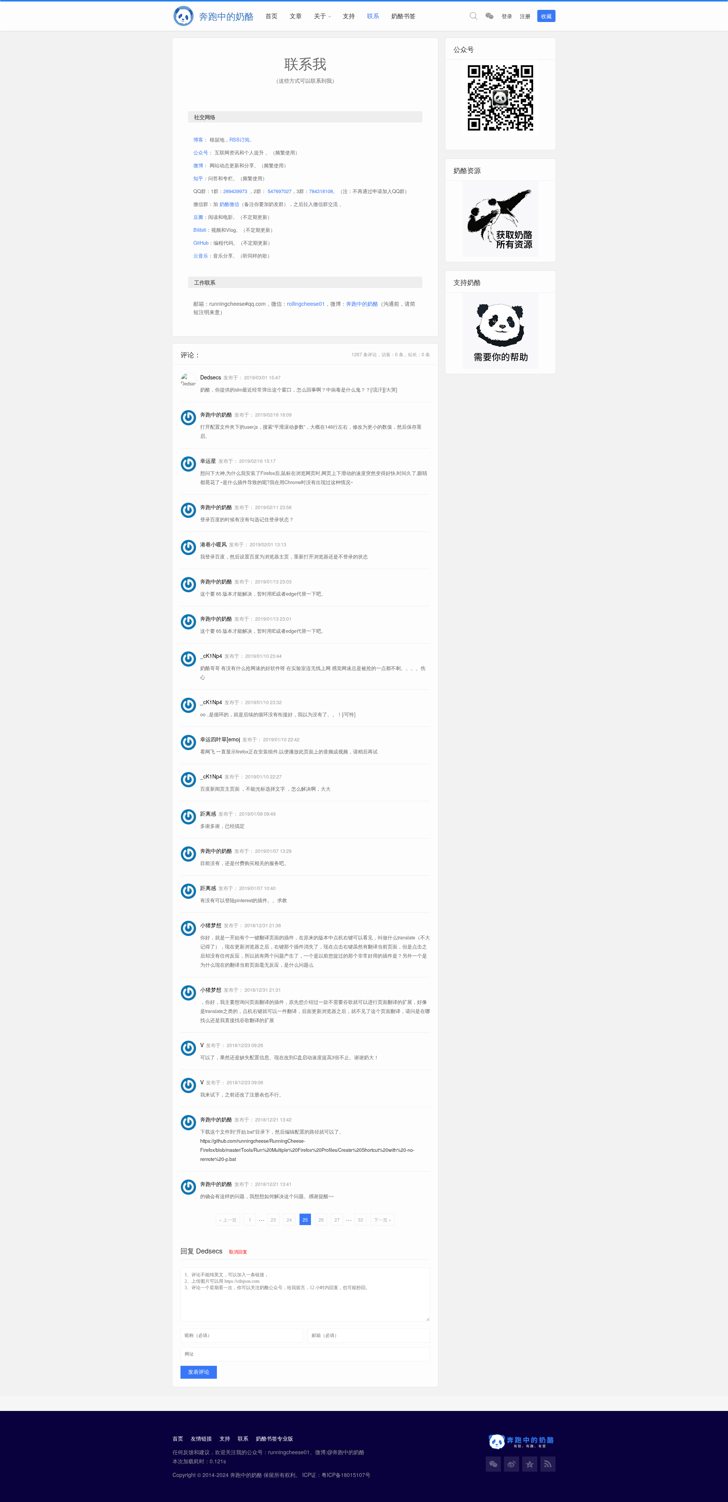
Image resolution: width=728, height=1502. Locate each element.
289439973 (235, 191)
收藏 (546, 16)
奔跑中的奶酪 (362, 303)
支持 (349, 15)
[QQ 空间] (529, 1464)
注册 (525, 16)
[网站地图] (547, 1464)
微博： (200, 165)
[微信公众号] (493, 1464)
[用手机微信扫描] (489, 16)
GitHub (201, 242)
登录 (507, 16)
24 (289, 1219)
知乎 (198, 178)
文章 (296, 15)
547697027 (280, 191)
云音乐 (200, 255)
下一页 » (382, 1219)
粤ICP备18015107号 (346, 1474)
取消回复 (238, 1251)
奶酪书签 (403, 15)
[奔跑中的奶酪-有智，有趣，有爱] (186, 16)
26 (321, 1219)
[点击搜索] (473, 16)
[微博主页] (511, 1464)
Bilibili (199, 229)
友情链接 (201, 1438)
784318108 (321, 191)
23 (273, 1219)
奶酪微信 (229, 204)
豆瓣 (198, 216)
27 (337, 1219)
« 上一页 (228, 1219)
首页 (271, 15)
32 (360, 1219)
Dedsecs (209, 1250)
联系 (373, 15)
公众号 (200, 152)
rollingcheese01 (306, 303)
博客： (200, 139)
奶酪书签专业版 (274, 1438)
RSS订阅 (239, 139)
